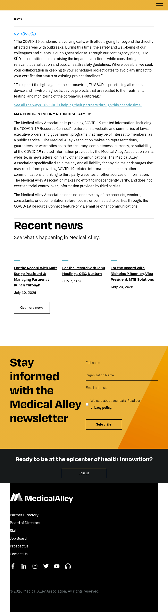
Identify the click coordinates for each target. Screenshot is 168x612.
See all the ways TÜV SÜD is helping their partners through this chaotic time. (78, 104)
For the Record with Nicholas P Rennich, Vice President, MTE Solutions (132, 273)
